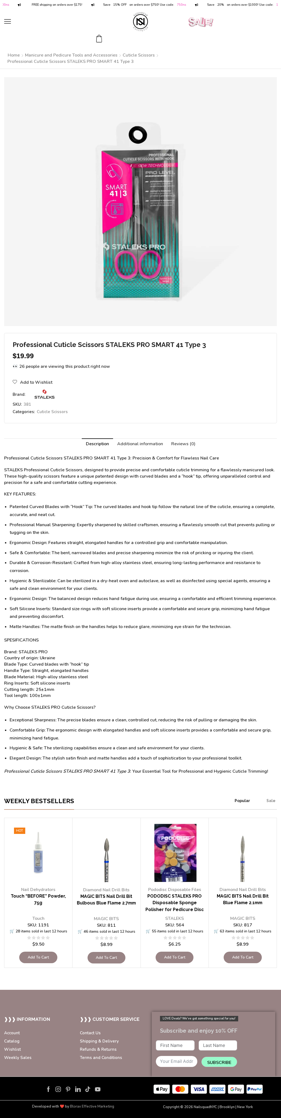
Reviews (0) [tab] (183, 444)
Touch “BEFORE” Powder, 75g (38, 899)
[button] (7, 21)
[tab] (97, 444)
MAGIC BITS (106, 919)
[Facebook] (48, 1089)
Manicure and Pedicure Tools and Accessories (71, 55)
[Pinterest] (68, 1089)
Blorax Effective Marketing (92, 1106)
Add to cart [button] (38, 957)
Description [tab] (97, 444)
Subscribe (219, 1063)
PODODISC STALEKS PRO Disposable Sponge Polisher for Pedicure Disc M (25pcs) (174, 906)
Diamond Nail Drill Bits (106, 890)
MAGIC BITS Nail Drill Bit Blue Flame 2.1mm (243, 899)
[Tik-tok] (88, 1089)
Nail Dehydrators (38, 890)
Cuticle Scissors (139, 55)
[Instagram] (58, 1089)
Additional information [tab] (140, 444)
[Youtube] (97, 1089)
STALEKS (174, 918)
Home (14, 55)
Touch (38, 918)
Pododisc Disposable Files (174, 890)
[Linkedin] (78, 1089)
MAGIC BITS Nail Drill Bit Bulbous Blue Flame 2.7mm (106, 900)
